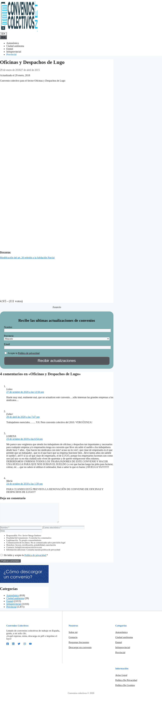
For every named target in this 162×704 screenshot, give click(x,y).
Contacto (73, 637)
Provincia (8, 335)
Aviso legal (121, 675)
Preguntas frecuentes (79, 642)
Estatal (9, 48)
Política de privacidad (29, 353)
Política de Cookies (125, 685)
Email (7, 344)
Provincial (11, 54)
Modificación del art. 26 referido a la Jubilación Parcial (27, 257)
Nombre (8, 327)
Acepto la (12, 353)
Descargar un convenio (80, 647)
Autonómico (12, 43)
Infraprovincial (13, 51)
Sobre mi (73, 632)
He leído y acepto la (26, 555)
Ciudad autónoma (15, 46)
